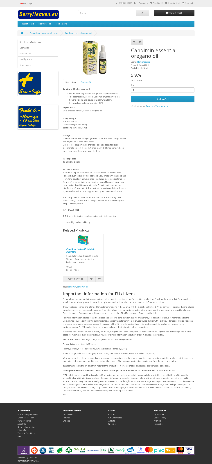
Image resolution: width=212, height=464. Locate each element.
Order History (160, 417)
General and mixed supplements (44, 33)
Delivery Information (27, 427)
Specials (111, 424)
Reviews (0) (86, 82)
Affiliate (111, 421)
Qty (132, 85)
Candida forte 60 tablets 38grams (80, 250)
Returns (66, 417)
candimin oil (82, 286)
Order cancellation (26, 417)
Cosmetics (24, 47)
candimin (72, 286)
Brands (111, 414)
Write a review (162, 106)
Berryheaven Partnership (30, 42)
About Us (22, 424)
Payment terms (24, 421)
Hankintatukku (143, 62)
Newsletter (158, 424)
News (20, 436)
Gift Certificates (115, 417)
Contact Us (68, 414)
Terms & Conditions (26, 433)
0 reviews (150, 106)
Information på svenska (28, 414)
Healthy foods (44, 23)
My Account (159, 414)
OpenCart (33, 457)
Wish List (157, 421)
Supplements (61, 23)
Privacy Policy (23, 430)
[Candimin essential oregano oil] (94, 57)
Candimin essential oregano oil (78, 33)
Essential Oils (28, 23)
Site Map (66, 421)
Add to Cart (163, 99)
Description (70, 82)
